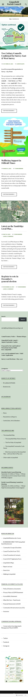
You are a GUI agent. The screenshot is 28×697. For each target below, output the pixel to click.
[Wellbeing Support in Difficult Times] (14, 156)
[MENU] (3, 4)
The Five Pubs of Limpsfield (13, 442)
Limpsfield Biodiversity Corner (12, 538)
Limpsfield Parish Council (14, 3)
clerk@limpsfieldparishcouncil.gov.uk (12, 328)
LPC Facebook (6, 396)
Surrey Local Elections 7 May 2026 (12, 359)
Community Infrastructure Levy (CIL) (14, 608)
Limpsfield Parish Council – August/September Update (9, 341)
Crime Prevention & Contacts (11, 555)
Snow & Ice (6, 570)
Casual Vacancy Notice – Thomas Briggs (13, 336)
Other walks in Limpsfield (10, 457)
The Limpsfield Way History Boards (15, 439)
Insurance (6, 611)
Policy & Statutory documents (12, 589)
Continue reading (7, 111)
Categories (4, 368)
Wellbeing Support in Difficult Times (11, 161)
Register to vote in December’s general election (9, 279)
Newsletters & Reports (10, 417)
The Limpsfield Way (9, 435)
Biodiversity (6, 387)
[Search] (24, 4)
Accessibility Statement (10, 596)
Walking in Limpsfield (9, 574)
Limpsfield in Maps (8, 563)
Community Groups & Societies (12, 547)
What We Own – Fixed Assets (11, 600)
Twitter (5, 638)
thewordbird (19, 168)
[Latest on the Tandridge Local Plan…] (14, 222)
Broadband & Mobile (9, 383)
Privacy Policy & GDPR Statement (13, 592)
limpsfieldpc (20, 63)
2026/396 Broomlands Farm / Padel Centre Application (12, 354)
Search (3, 316)
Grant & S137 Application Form (12, 559)
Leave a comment (8, 236)
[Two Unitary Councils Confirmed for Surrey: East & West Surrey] (14, 49)
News (5, 413)
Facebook (6, 642)
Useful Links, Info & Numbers (11, 420)
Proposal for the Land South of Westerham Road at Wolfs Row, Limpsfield (10, 347)
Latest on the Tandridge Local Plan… (12, 227)
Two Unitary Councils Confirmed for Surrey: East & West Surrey (13, 56)
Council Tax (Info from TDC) (11, 551)
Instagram (6, 646)
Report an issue (7, 566)
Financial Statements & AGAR (12, 604)
